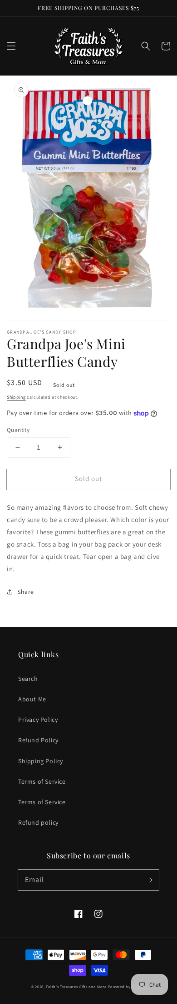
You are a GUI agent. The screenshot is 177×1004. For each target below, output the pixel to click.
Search (28, 678)
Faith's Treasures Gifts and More (76, 986)
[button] (11, 46)
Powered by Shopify (127, 986)
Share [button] (25, 592)
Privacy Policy (38, 719)
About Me (32, 699)
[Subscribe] (149, 880)
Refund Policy (38, 740)
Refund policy (38, 822)
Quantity (18, 430)
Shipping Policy (40, 761)
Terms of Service (42, 781)
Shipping (16, 397)
